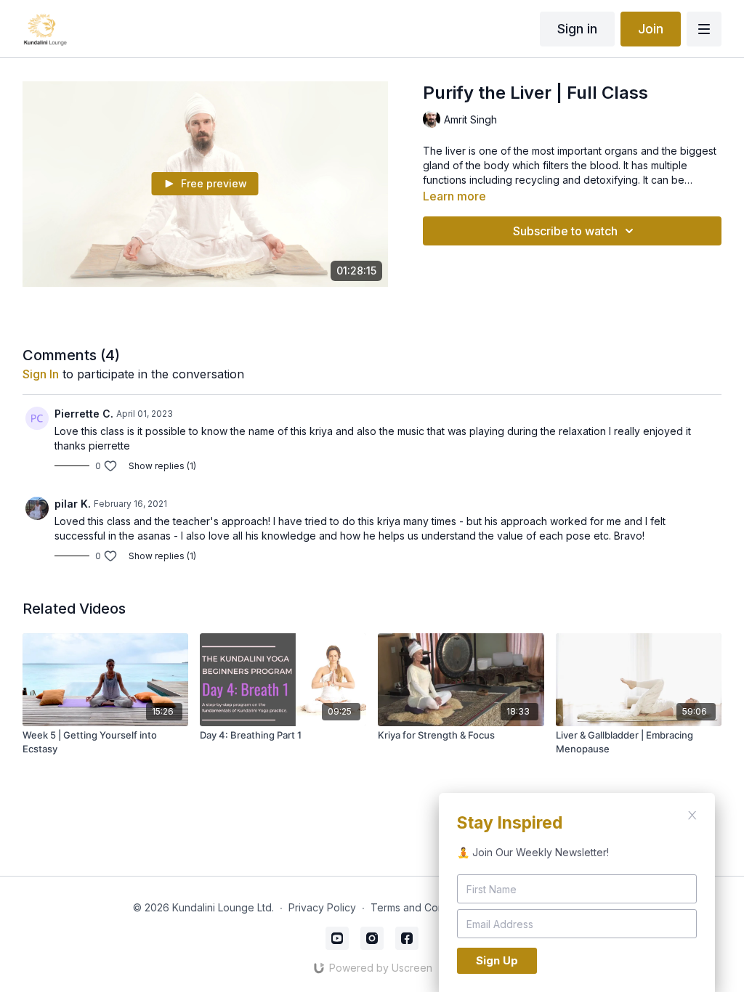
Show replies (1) (162, 465)
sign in (41, 374)
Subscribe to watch (565, 231)
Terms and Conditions (423, 907)
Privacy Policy (322, 907)
